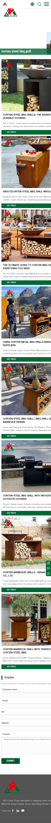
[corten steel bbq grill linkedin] (18, 811)
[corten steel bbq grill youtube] (23, 811)
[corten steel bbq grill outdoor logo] (10, 12)
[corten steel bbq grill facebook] (13, 811)
